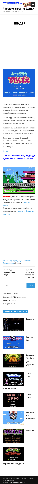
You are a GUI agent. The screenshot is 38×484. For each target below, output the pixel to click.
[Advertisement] (19, 47)
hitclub (5, 151)
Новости (27, 261)
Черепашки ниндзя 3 (13, 463)
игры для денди (8, 480)
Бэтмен (30, 319)
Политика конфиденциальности (14, 482)
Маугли (30, 430)
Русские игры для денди (12, 261)
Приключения (8, 263)
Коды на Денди (9, 301)
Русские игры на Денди (18, 8)
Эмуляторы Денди (10, 294)
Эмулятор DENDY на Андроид (14, 297)
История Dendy (9, 304)
